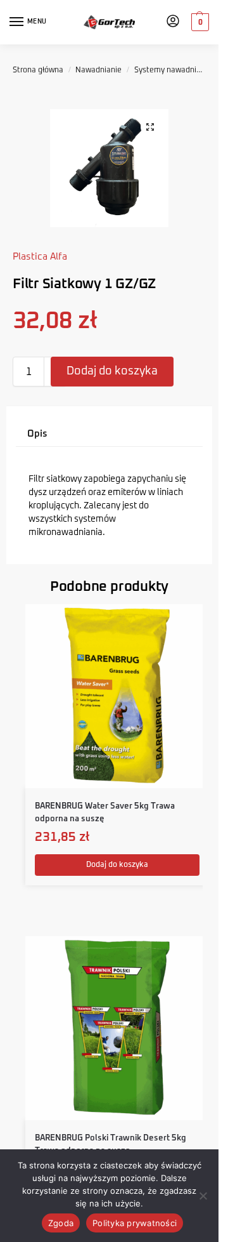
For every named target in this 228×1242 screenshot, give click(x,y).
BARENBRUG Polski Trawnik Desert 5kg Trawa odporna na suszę (110, 1144)
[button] (198, 22)
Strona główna (38, 70)
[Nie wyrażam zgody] (202, 1195)
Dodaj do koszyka (112, 371)
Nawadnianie (98, 70)
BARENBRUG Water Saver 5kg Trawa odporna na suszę (105, 812)
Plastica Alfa (40, 256)
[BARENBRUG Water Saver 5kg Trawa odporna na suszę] (117, 696)
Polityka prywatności (134, 1223)
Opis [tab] (37, 434)
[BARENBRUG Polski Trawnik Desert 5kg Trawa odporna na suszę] (117, 1028)
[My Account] (172, 22)
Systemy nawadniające (174, 70)
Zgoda (60, 1223)
